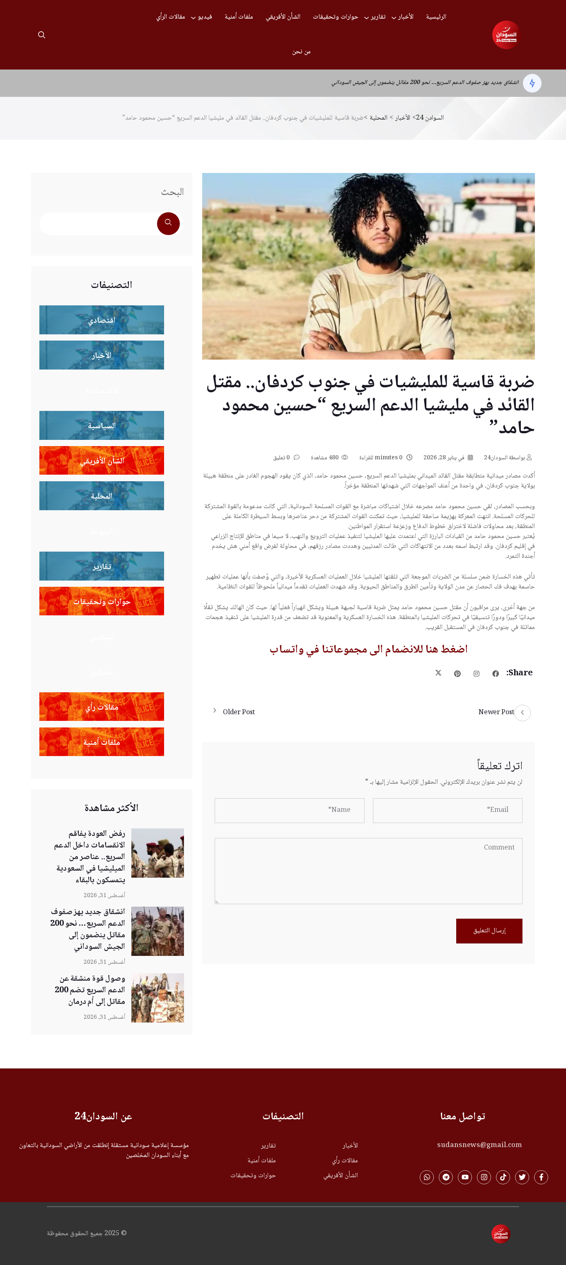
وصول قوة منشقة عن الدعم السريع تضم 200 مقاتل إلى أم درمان (448, 84)
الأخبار (406, 17)
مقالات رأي (345, 1161)
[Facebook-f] (541, 1177)
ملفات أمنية (239, 17)
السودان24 (504, 458)
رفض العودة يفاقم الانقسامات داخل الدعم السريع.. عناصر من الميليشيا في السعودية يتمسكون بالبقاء (89, 857)
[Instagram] (484, 1177)
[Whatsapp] (427, 1177)
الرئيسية (436, 17)
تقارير (378, 17)
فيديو (205, 17)
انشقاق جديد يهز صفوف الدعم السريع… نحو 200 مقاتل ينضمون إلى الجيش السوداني (87, 930)
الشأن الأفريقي (283, 17)
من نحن (301, 52)
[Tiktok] (503, 1177)
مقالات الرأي (170, 17)
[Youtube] (465, 1177)
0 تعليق (282, 458)
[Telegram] (446, 1177)
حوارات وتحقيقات (335, 17)
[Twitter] (522, 1177)
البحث (172, 192)
